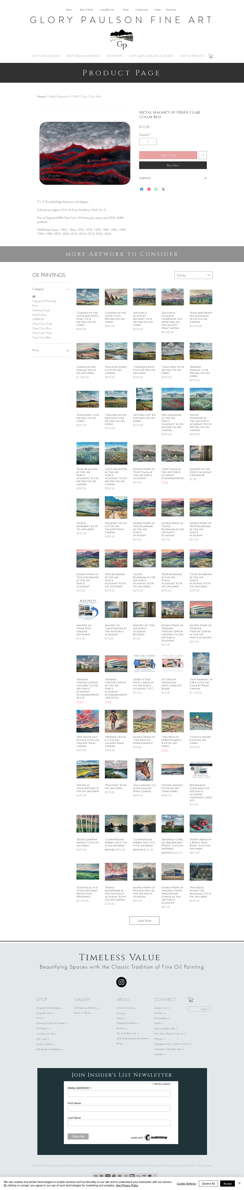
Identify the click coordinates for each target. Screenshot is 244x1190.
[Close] (239, 1183)
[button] (211, 56)
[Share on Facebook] (141, 189)
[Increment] (153, 141)
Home (41, 96)
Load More (144, 920)
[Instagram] (121, 982)
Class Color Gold (42, 323)
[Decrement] (142, 141)
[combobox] (193, 275)
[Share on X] (163, 189)
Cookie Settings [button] (186, 1183)
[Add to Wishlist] (203, 155)
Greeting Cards (41, 310)
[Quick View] (87, 297)
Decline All (208, 1183)
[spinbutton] (147, 141)
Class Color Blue (41, 328)
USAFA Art (38, 319)
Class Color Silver (42, 333)
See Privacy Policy (127, 1185)
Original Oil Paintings (44, 301)
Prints (35, 305)
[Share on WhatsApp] (156, 189)
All (33, 296)
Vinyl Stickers (39, 315)
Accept (227, 1183)
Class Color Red (41, 337)
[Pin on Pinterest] (149, 189)
